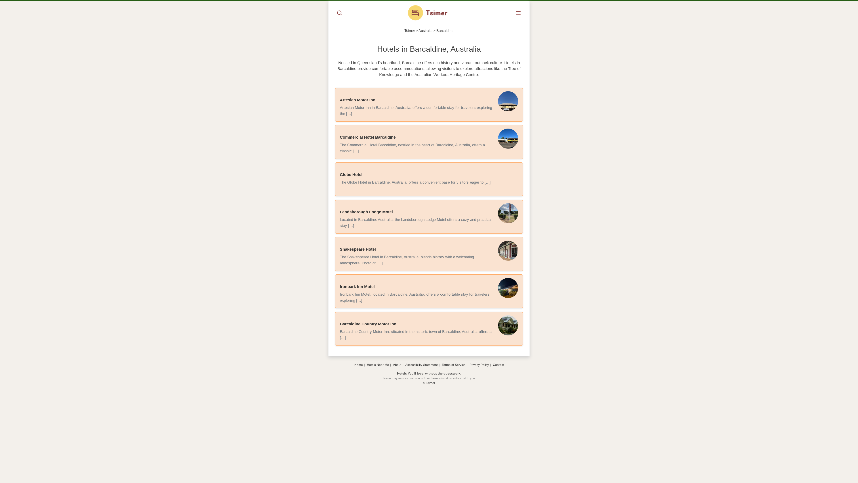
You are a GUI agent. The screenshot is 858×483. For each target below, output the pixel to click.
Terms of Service (453, 364)
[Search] (339, 13)
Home (358, 364)
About (397, 364)
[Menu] (518, 13)
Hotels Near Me (378, 364)
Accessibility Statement (421, 364)
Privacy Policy (479, 364)
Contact (498, 364)
